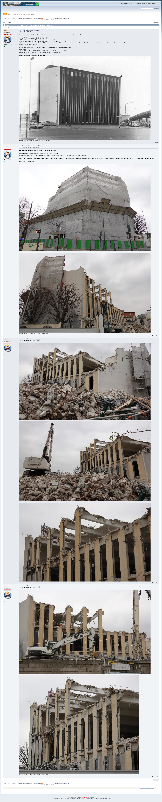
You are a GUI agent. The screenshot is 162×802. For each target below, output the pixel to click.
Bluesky (62, 798)
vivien (5, 30)
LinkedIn (74, 798)
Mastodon (68, 798)
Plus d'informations (91, 797)
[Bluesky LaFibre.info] (4, 46)
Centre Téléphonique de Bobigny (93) (31, 30)
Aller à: (138, 787)
